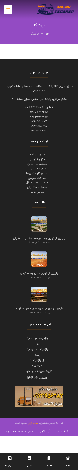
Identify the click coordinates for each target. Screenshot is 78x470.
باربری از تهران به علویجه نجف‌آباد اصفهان (39, 238)
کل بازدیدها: (37, 360)
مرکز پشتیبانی (37, 159)
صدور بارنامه (37, 155)
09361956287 (39, 126)
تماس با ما (37, 192)
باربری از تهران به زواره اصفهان (39, 273)
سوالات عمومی (37, 178)
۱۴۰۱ (50, 423)
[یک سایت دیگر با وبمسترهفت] (55, 9)
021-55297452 (39, 112)
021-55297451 (34, 108)
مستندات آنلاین (37, 164)
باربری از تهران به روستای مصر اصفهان (39, 309)
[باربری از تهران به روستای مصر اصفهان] (39, 294)
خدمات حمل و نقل (37, 183)
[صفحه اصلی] (47, 34)
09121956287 (39, 121)
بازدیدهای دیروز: (37, 349)
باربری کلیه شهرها (37, 173)
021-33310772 (39, 117)
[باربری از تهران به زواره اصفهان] (39, 259)
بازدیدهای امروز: (37, 338)
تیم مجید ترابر (37, 169)
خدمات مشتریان (37, 187)
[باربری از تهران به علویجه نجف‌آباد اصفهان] (39, 224)
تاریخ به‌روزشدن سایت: (37, 371)
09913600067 (39, 131)
